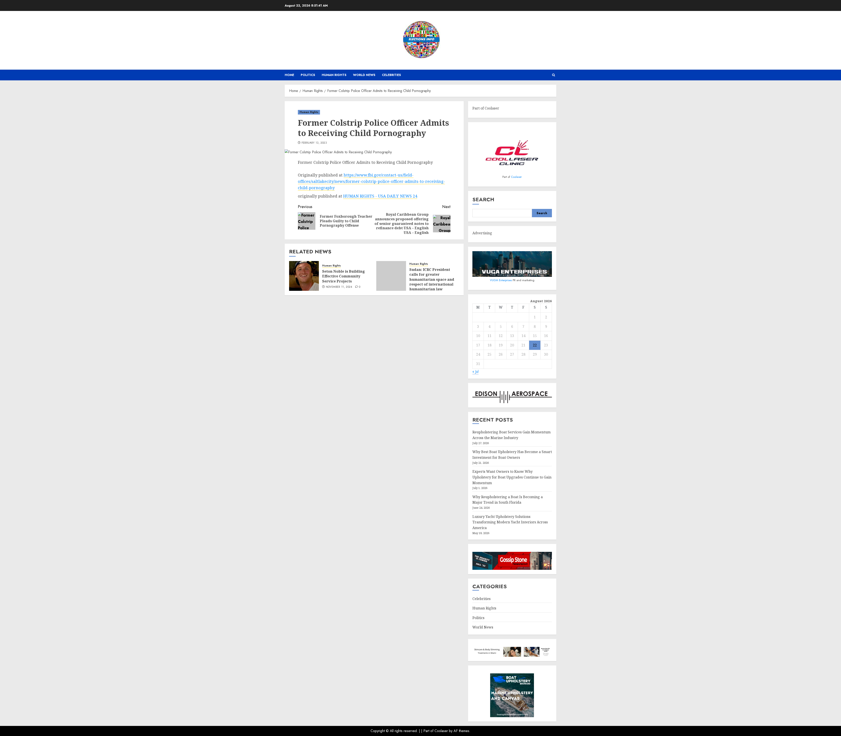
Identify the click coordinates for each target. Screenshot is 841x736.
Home (289, 75)
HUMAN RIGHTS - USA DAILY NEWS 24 (380, 196)
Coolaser (516, 177)
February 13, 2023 (314, 143)
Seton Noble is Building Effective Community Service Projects (343, 276)
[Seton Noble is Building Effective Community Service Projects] (304, 276)
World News (364, 75)
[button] (553, 75)
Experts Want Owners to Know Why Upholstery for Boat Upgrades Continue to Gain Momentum (511, 477)
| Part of (428, 730)
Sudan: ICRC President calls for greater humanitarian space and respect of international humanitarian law (431, 279)
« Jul (475, 371)
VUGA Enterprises (501, 280)
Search (483, 199)
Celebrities (391, 75)
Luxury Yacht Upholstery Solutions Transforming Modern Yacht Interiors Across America (510, 522)
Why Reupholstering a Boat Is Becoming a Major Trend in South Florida (507, 499)
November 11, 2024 (339, 287)
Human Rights (334, 75)
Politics (308, 75)
